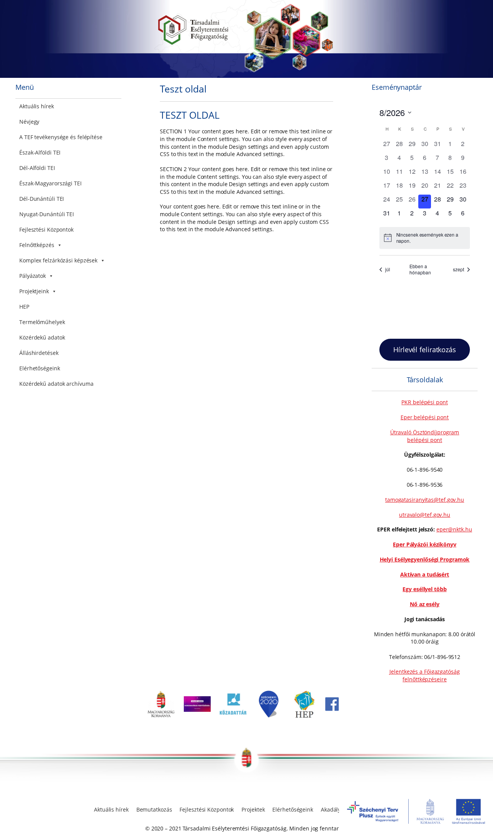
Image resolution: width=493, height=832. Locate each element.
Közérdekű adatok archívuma (56, 383)
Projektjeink (34, 291)
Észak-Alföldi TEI (39, 152)
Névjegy (29, 121)
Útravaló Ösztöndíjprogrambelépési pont (424, 436)
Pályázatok (32, 275)
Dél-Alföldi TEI (37, 167)
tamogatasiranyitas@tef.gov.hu (424, 499)
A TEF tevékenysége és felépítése (60, 137)
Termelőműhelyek (42, 322)
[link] (161, 715)
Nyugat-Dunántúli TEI (46, 214)
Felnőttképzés (36, 245)
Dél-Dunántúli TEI (41, 198)
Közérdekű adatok (42, 337)
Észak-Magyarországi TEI (50, 183)
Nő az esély (424, 604)
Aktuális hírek (36, 106)
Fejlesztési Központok (46, 229)
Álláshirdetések (39, 352)
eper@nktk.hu (454, 529)
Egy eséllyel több (424, 589)
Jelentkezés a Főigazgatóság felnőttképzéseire (424, 675)
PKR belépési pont (424, 402)
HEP (24, 306)
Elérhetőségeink (39, 368)
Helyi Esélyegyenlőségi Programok (425, 559)
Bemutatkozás (154, 809)
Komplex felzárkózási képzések (58, 260)
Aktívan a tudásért (424, 574)
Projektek (253, 809)
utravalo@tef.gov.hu (424, 514)
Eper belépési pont (425, 417)
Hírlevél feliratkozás (424, 349)
